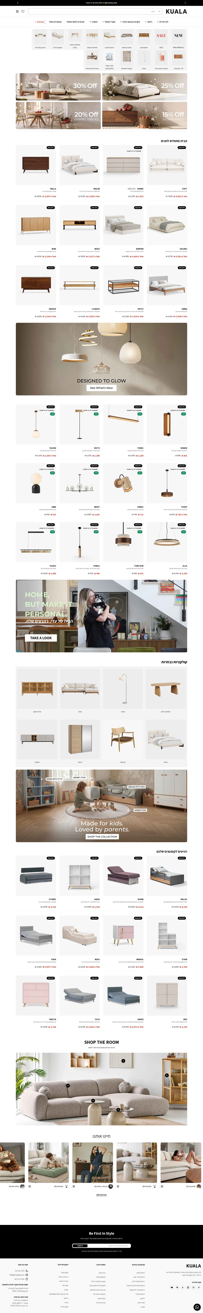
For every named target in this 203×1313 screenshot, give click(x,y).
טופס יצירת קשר (19, 1279)
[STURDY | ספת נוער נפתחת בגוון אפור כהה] (36, 876)
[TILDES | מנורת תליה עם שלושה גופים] (36, 542)
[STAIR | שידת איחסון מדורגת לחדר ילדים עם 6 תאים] (167, 936)
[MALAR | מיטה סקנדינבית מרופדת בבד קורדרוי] (80, 165)
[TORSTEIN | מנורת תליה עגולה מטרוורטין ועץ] (123, 542)
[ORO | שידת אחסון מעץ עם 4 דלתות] (167, 996)
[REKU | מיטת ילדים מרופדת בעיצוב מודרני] (80, 936)
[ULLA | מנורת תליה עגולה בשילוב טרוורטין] (167, 542)
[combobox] (95, 11)
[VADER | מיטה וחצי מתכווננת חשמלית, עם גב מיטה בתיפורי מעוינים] (123, 996)
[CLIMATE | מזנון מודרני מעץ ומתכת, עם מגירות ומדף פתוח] (80, 285)
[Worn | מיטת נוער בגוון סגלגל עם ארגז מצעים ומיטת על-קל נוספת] (123, 876)
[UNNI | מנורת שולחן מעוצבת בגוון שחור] (36, 483)
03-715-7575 (19, 1271)
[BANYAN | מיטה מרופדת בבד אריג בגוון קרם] (123, 225)
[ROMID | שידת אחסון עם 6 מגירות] (123, 165)
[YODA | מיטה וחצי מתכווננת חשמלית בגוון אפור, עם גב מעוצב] (36, 936)
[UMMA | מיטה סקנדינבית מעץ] (167, 285)
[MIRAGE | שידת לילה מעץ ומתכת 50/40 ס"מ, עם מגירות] (123, 936)
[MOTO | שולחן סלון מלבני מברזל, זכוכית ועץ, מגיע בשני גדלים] (123, 285)
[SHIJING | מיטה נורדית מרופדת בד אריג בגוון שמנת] (167, 225)
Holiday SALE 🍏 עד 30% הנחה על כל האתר (101, 3)
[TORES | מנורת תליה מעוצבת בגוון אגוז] (123, 424)
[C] (144, 115)
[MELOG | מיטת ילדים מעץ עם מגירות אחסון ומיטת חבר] (167, 876)
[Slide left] (185, 2)
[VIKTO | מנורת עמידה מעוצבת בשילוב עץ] (80, 424)
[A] (144, 86)
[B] (58, 86)
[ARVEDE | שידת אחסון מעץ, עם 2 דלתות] (36, 285)
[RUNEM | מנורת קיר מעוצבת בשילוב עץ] (167, 424)
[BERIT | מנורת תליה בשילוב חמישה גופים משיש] (80, 483)
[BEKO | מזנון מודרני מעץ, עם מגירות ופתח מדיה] (80, 225)
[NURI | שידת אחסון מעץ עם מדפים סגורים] (36, 225)
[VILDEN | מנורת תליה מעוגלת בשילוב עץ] (36, 424)
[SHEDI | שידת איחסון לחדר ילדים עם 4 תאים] (80, 876)
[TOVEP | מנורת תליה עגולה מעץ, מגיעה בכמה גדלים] (167, 483)
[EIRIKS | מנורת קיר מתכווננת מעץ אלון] (123, 483)
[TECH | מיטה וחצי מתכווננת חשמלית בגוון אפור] (80, 996)
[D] (58, 115)
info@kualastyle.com (16, 1275)
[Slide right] (17, 2)
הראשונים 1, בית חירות (21, 1300)
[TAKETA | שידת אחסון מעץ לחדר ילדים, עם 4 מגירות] (36, 996)
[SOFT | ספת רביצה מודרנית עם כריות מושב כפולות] (167, 165)
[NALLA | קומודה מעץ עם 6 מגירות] (36, 165)
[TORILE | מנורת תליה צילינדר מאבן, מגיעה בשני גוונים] (80, 542)
